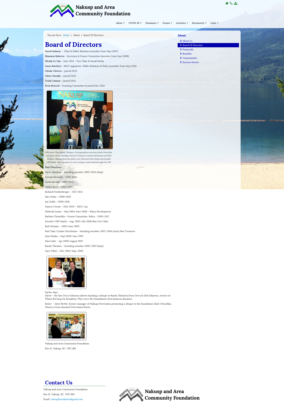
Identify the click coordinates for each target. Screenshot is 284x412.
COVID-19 (134, 23)
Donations (151, 23)
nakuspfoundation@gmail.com (67, 399)
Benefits (186, 53)
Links (213, 23)
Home (66, 35)
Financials (187, 49)
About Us (187, 40)
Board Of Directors (192, 45)
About (119, 23)
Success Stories (190, 62)
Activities (181, 23)
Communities (189, 57)
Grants (166, 23)
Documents (198, 23)
